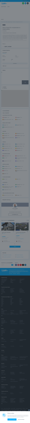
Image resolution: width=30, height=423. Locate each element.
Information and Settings (21, 419)
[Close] (29, 410)
